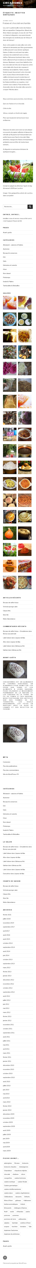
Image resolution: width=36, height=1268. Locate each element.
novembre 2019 (8, 923)
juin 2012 (6, 1004)
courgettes (8, 1178)
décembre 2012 (8, 980)
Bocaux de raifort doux (10, 602)
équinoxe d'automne (11, 1230)
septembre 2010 (9, 1077)
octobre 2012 (7, 988)
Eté (4, 257)
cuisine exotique (9, 1182)
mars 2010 (6, 1102)
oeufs (12, 1212)
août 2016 (6, 935)
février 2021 (7, 915)
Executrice (6, 874)
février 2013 (7, 972)
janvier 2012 (7, 1020)
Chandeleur (8, 1171)
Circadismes (12, 2)
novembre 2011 (8, 1025)
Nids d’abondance (9, 619)
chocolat (7, 1174)
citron (23, 1174)
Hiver (5, 269)
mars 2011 (6, 1053)
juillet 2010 (6, 1086)
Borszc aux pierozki (9, 634)
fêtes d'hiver (8, 1200)
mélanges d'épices (20, 1208)
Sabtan (5, 650)
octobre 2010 (7, 1073)
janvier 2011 (7, 1061)
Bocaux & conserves (10, 253)
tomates (23, 1226)
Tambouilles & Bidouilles (11, 286)
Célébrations (8, 1197)
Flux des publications (10, 766)
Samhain (15, 1223)
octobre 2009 (8, 1122)
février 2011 (7, 1057)
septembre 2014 (9, 947)
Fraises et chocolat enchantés (16, 23)
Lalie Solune (7, 638)
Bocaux (17, 1163)
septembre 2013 (9, 964)
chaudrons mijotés (20, 1171)
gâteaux (18, 1200)
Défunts (27, 1197)
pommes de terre (10, 1219)
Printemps (6, 277)
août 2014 (6, 951)
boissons (25, 1163)
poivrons (7, 1215)
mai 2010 (6, 1094)
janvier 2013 (7, 976)
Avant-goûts (7, 232)
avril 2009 (6, 1147)
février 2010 (7, 1106)
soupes (6, 1226)
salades (6, 1223)
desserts (18, 1197)
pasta (28, 1212)
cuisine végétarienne (22, 1193)
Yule (30, 1226)
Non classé (7, 273)
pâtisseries (22, 1219)
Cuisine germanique (11, 1185)
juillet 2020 (7, 919)
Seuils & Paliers (8, 281)
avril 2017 (6, 931)
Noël (5, 1212)
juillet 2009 (7, 1134)
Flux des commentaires (11, 770)
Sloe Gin (5, 615)
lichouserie (7, 1208)
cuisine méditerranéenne (12, 1189)
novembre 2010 (8, 1069)
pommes (16, 1215)
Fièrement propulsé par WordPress (14, 1263)
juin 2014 (6, 955)
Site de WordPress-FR (11, 774)
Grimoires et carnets (10, 265)
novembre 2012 (8, 984)
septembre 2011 (8, 1033)
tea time (15, 1226)
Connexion (6, 762)
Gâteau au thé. (20, 646)
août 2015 (6, 939)
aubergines (8, 1163)
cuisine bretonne (20, 1178)
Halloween (27, 1200)
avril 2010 (6, 1098)
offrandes (19, 1212)
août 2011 (6, 1037)
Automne (6, 249)
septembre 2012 (9, 992)
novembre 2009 (8, 1118)
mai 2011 (6, 1045)
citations (15, 1174)
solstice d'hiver (25, 1223)
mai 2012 (6, 1008)
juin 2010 (6, 1090)
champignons (23, 1167)
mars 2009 (7, 1151)
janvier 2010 (7, 1110)
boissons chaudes (10, 1167)
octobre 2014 (7, 943)
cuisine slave (8, 1193)
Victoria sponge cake (10, 607)
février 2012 (7, 1016)
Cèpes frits (6, 611)
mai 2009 (6, 1143)
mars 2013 (6, 967)
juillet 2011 (6, 1041)
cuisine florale (22, 1182)
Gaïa (4, 261)
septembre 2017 (9, 927)
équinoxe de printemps (12, 1234)
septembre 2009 (9, 1126)
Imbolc (22, 1204)
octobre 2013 (7, 959)
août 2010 (6, 1081)
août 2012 (6, 996)
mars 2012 (6, 1012)
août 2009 (6, 1130)
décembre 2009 (8, 1114)
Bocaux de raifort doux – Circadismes (15, 631)
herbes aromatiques (11, 1204)
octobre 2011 (7, 1029)
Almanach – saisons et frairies (13, 245)
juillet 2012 (6, 1000)
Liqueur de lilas (20, 638)
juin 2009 (6, 1138)
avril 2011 (6, 1049)
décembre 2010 (8, 1065)
